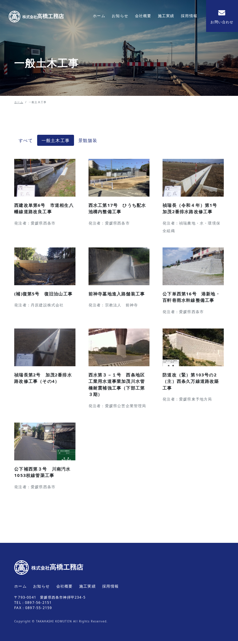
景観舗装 (87, 140)
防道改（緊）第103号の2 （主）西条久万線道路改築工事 (192, 381)
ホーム (99, 15)
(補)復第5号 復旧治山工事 (43, 294)
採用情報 (189, 15)
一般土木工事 (56, 140)
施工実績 (166, 15)
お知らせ (120, 15)
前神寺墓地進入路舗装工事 (117, 294)
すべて (26, 140)
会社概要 (143, 15)
